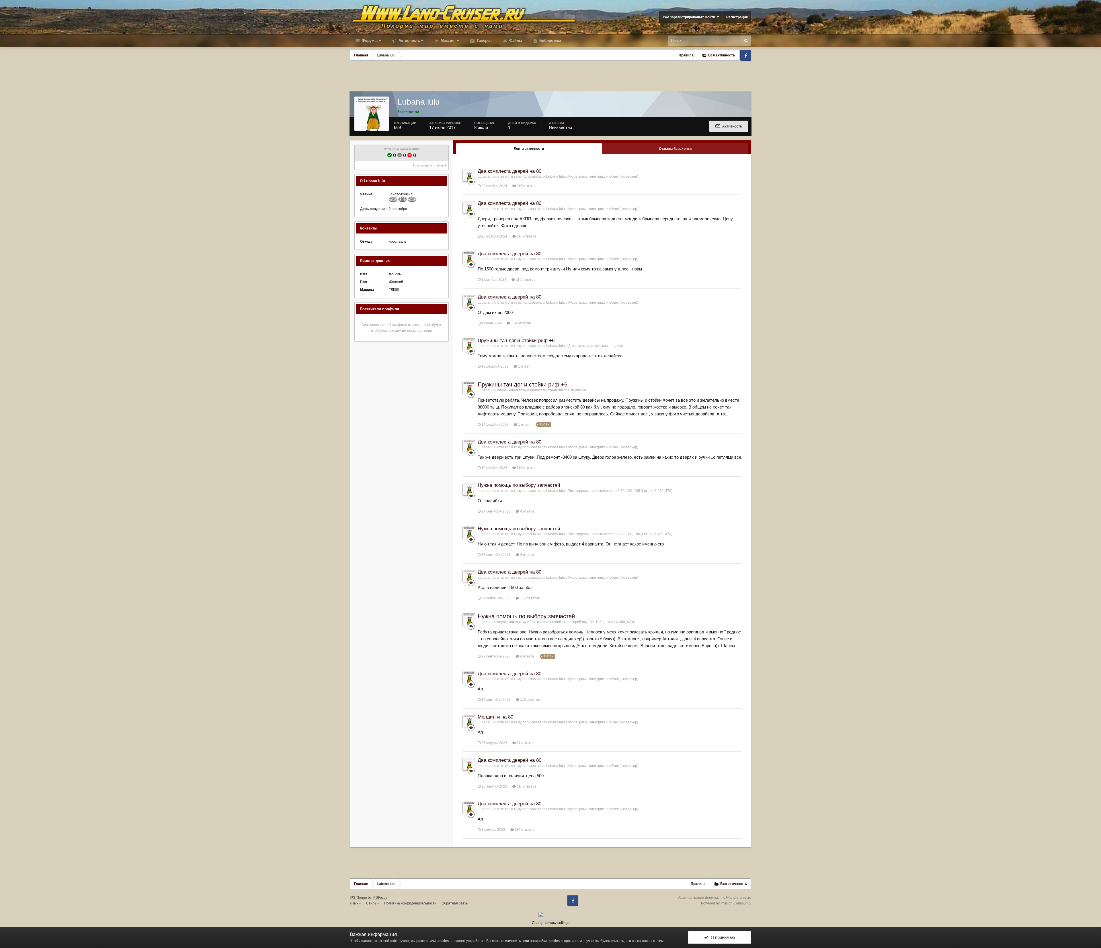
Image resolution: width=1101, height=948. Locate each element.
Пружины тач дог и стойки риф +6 (516, 340)
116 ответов (526, 186)
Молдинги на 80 (495, 717)
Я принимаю (721, 937)
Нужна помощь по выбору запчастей (519, 485)
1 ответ (523, 366)
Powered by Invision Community (726, 903)
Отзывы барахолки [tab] (675, 149)
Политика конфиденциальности (410, 903)
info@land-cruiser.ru (735, 898)
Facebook (745, 55)
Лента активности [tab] (529, 149)
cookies (443, 941)
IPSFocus (379, 898)
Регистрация (737, 17)
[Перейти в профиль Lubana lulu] (468, 175)
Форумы (369, 40)
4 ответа (526, 511)
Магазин (448, 40)
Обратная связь (455, 903)
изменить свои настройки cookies (532, 941)
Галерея (484, 40)
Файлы (515, 40)
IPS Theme (358, 898)
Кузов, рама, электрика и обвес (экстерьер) (603, 176)
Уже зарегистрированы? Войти (690, 17)
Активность (408, 40)
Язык (354, 903)
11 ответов (525, 743)
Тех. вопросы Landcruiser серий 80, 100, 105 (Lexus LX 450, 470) (620, 491)
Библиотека (549, 40)
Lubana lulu (487, 176)
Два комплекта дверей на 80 (509, 171)
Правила (686, 55)
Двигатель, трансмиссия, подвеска (596, 346)
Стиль (371, 903)
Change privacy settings (550, 923)
